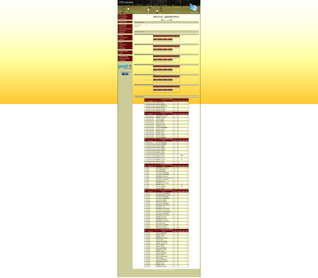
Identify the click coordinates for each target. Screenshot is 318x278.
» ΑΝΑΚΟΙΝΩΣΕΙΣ (122, 18)
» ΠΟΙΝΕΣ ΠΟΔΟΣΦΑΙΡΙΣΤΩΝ (125, 28)
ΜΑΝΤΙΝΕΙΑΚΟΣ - (162, 196)
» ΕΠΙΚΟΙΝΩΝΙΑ (122, 60)
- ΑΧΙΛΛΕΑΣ (160, 264)
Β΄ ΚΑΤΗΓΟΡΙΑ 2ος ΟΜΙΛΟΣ (151, 145)
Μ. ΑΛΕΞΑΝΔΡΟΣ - (162, 174)
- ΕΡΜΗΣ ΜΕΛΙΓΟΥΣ (163, 221)
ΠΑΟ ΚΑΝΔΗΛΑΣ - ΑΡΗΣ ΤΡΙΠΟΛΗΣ (162, 179)
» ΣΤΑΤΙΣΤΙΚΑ (121, 32)
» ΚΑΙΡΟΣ (121, 53)
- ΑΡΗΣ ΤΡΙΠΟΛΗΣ (162, 182)
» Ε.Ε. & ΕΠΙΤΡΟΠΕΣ (123, 16)
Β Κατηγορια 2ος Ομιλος (150, 115)
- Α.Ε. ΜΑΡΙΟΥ (160, 117)
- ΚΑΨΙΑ (160, 181)
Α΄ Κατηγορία (148, 233)
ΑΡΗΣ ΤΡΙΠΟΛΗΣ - (162, 172)
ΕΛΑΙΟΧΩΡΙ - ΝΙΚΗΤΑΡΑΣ (160, 162)
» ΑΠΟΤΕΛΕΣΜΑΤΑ (123, 25)
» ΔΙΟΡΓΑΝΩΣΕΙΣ (122, 30)
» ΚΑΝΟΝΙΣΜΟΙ (122, 48)
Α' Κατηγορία (148, 193)
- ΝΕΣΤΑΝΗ (160, 184)
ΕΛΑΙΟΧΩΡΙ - (160, 104)
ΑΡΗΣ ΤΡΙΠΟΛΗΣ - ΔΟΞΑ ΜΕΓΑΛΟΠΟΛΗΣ (163, 211)
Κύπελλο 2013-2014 (149, 142)
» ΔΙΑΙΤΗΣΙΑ (121, 46)
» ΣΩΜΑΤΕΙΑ (121, 39)
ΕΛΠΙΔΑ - (161, 169)
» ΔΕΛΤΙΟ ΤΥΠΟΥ (122, 44)
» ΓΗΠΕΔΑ (121, 35)
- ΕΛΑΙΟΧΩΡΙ (160, 102)
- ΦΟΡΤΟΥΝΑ (160, 155)
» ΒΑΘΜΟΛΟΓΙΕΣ (122, 26)
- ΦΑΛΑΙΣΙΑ (160, 236)
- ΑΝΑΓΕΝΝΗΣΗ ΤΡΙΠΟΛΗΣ (164, 177)
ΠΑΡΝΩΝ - (160, 120)
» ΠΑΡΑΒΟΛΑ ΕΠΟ (123, 21)
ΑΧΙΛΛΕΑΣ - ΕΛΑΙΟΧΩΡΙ (160, 122)
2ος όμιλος (147, 184)
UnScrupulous (171, 269)
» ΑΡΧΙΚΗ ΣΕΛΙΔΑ (122, 14)
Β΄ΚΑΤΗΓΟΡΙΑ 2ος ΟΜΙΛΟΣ (150, 102)
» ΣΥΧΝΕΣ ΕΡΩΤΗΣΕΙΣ (123, 56)
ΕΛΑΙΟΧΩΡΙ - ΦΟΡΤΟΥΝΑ (160, 124)
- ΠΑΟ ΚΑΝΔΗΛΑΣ (162, 167)
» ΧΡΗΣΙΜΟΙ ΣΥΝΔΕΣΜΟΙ (124, 58)
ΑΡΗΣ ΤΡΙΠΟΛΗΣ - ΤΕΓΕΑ (160, 206)
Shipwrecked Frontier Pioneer (160, 269)
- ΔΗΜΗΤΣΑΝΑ (162, 176)
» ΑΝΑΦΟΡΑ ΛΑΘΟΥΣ (123, 51)
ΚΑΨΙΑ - (160, 171)
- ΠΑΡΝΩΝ (160, 132)
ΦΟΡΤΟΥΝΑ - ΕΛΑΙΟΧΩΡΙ (160, 135)
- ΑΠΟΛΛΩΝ (160, 251)
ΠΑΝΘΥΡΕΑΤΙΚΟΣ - (161, 241)
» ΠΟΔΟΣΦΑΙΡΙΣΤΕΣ (123, 37)
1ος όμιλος (147, 167)
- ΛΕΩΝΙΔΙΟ (161, 218)
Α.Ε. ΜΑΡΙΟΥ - (160, 186)
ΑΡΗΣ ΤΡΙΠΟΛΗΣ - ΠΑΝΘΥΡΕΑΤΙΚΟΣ (162, 228)
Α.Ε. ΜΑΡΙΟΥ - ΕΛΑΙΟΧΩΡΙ (160, 129)
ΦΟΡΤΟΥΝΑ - (160, 145)
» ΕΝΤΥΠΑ (121, 42)
